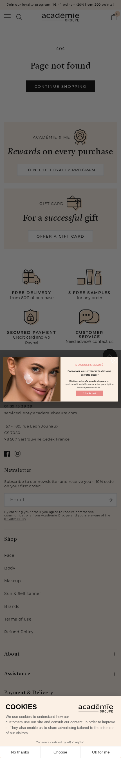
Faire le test (89, 393)
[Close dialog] (114, 360)
